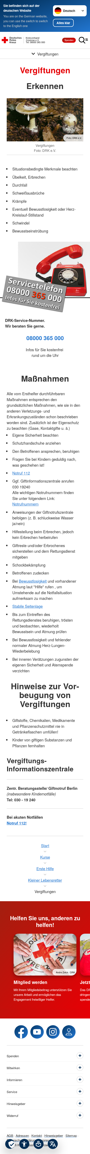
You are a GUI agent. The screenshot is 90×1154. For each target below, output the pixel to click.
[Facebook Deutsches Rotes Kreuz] (21, 1032)
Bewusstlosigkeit (33, 581)
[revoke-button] (10, 1144)
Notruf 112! (17, 823)
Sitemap (71, 1135)
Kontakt (36, 1135)
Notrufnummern (25, 504)
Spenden (68, 40)
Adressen (22, 1135)
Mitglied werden (30, 982)
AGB (10, 1135)
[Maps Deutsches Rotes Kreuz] (69, 1032)
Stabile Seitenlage (27, 606)
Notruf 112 (21, 473)
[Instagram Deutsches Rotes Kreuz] (53, 1032)
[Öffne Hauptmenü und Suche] (83, 40)
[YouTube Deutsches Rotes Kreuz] (37, 1032)
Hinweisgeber (53, 1135)
